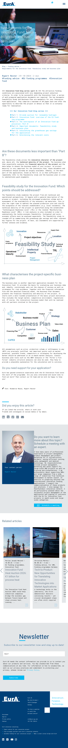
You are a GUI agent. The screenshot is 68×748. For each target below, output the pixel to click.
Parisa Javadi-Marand (14, 561)
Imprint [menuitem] (4, 716)
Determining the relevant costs (34, 135)
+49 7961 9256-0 (32, 721)
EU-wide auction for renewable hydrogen (37, 115)
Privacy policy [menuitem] (6, 719)
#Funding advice (12, 78)
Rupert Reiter (9, 75)
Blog (3, 66)
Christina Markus (41, 561)
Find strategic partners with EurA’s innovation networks (21, 731)
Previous (3, 571)
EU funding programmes (14, 565)
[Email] (22, 417)
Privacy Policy (33, 670)
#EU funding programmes (35, 78)
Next (65, 571)
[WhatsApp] (17, 417)
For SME (52, 565)
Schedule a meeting (50, 505)
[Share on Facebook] (13, 417)
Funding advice (13, 66)
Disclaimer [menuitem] (5, 714)
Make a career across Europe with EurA (45, 733)
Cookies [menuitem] (4, 721)
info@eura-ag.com (33, 719)
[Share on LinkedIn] (3, 417)
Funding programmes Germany (45, 567)
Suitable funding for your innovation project (17, 733)
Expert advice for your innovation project (16, 729)
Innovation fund (12, 567)
